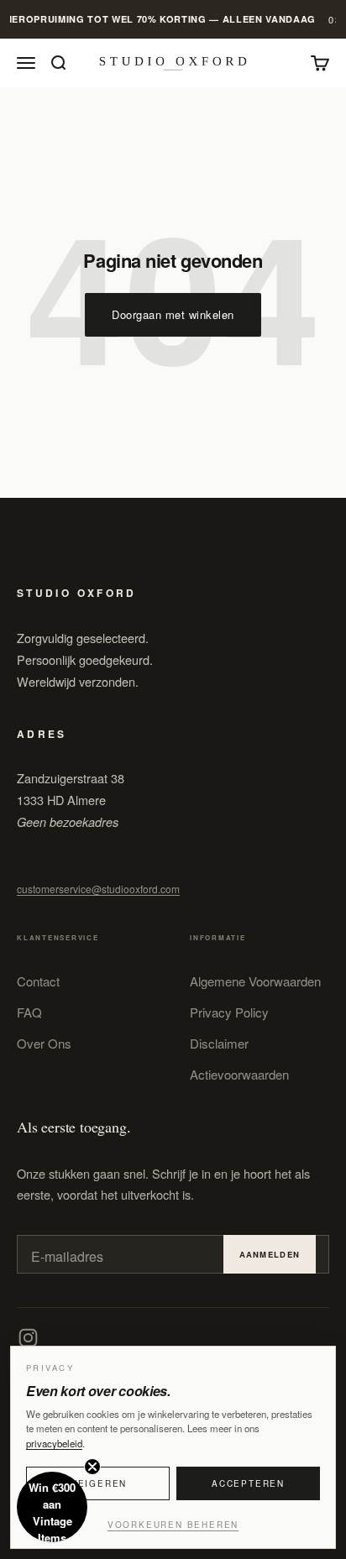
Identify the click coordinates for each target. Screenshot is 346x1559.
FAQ (29, 1012)
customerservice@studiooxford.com (98, 889)
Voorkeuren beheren (173, 1524)
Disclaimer (219, 1043)
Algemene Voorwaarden (255, 981)
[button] (52, 1507)
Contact (38, 981)
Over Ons (44, 1043)
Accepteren (248, 1483)
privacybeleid (54, 1443)
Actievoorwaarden (239, 1074)
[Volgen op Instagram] (28, 1337)
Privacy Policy (229, 1012)
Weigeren (98, 1483)
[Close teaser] (92, 1466)
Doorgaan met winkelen (173, 314)
